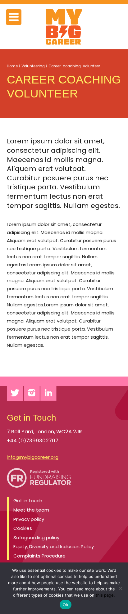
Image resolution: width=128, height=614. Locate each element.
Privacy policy (28, 519)
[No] (120, 588)
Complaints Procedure (39, 556)
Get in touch (27, 500)
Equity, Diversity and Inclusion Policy (53, 546)
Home (12, 66)
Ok (65, 604)
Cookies (22, 528)
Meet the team (31, 510)
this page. (105, 595)
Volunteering (33, 66)
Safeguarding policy (36, 537)
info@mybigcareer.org (32, 457)
